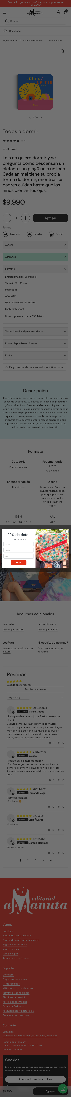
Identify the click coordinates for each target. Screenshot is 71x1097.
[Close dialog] (67, 531)
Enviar (18, 562)
